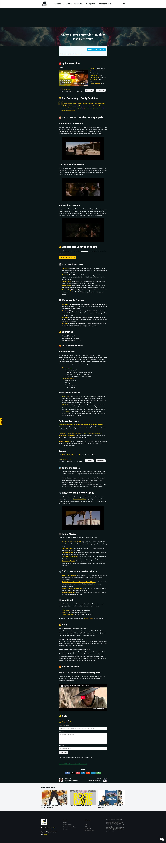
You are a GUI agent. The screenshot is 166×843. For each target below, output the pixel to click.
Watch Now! (100, 90)
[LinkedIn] (83, 773)
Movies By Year (89, 830)
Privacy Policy (67, 825)
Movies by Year (105, 4)
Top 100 (58, 4)
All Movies (67, 4)
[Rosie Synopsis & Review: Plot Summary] (83, 797)
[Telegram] (93, 773)
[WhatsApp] (98, 773)
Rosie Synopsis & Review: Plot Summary (80, 805)
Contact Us (78, 4)
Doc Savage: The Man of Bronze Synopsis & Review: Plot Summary (53, 806)
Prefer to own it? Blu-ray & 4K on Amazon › (71, 54)
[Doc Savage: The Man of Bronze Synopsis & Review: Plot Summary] (54, 797)
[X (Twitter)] (73, 773)
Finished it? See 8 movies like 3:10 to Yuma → (73, 764)
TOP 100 (87, 826)
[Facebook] (67, 773)
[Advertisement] (83, 17)
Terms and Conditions (69, 827)
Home (86, 824)
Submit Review (63, 752)
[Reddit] (88, 773)
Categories (90, 4)
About (65, 822)
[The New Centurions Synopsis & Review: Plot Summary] (111, 797)
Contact (65, 829)
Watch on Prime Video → (96, 49)
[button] (67, 257)
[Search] (124, 4)
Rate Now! (89, 90)
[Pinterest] (78, 773)
